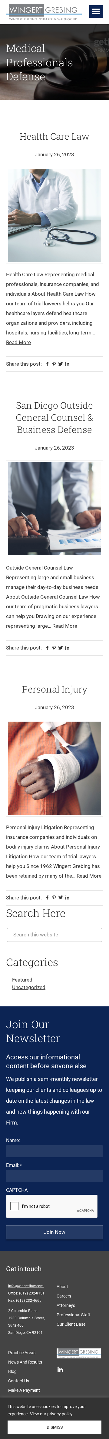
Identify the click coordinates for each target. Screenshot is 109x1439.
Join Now (54, 1232)
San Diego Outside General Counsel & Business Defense (54, 417)
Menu (96, 11)
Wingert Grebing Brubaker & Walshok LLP (45, 12)
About (62, 1286)
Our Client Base (71, 1324)
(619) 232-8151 (32, 1293)
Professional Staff (74, 1314)
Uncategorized (28, 987)
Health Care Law (54, 136)
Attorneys (66, 1305)
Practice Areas (21, 1352)
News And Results (25, 1362)
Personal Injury (54, 689)
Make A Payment (24, 1390)
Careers (64, 1296)
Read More (18, 342)
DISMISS (55, 1427)
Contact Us (18, 1380)
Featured (22, 980)
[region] (54, 1418)
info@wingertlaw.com (26, 1286)
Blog (12, 1371)
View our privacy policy (51, 1413)
